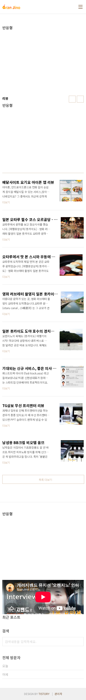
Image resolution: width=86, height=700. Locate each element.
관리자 (58, 694)
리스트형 (80, 99)
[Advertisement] (43, 62)
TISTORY (44, 694)
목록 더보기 (45, 480)
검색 (79, 641)
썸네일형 (72, 99)
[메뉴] (80, 6)
